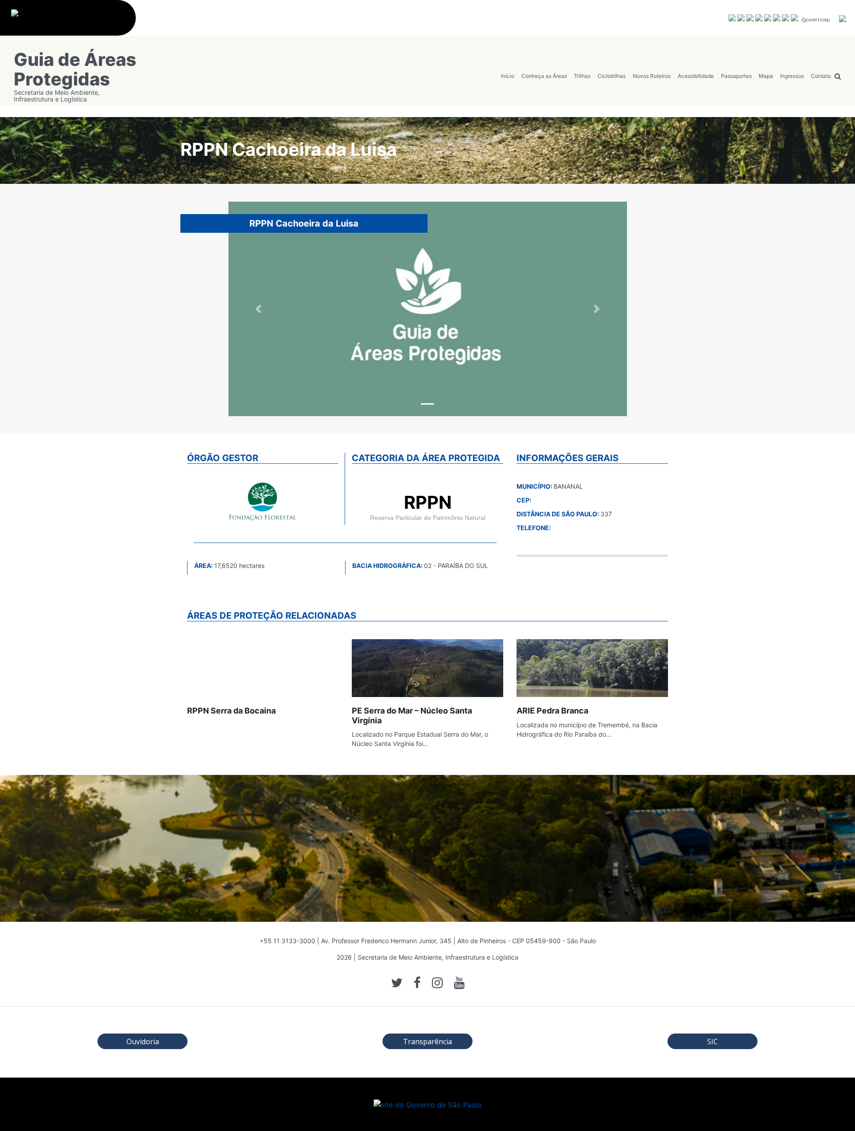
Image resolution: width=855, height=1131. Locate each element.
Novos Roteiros (652, 76)
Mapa (766, 76)
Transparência (427, 1041)
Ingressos (792, 76)
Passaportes (736, 76)
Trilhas (582, 76)
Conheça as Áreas (544, 76)
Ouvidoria (142, 1041)
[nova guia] (843, 18)
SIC (712, 1041)
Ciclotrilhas (612, 76)
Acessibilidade (696, 76)
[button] (258, 309)
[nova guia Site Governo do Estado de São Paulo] (72, 22)
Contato (821, 76)
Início (507, 76)
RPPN (428, 502)
